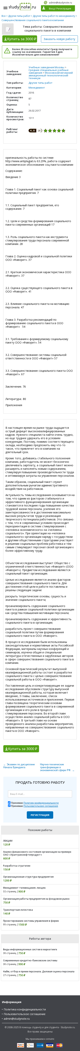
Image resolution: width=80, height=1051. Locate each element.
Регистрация (40, 815)
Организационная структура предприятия (28, 876)
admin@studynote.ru (60, 2)
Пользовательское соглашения (40, 806)
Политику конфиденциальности (41, 803)
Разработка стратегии (16, 865)
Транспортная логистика (18, 909)
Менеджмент (37, 87)
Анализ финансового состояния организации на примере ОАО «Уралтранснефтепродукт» (37, 853)
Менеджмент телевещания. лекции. (24, 887)
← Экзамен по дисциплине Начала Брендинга (19, 766)
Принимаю (35, 803)
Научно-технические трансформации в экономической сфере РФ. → (57, 767)
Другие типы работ (19, 16)
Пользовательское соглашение (24, 1014)
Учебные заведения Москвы (46, 67)
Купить (21, 39)
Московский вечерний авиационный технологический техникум (51, 75)
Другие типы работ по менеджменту (54, 16)
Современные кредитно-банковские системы (30, 960)
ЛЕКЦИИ (7, 840)
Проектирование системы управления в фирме (31, 920)
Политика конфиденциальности (25, 1009)
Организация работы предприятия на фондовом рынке (36, 898)
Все (4, 16)
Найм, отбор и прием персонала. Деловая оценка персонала (38, 971)
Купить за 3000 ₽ (22, 748)
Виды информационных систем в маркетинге (30, 949)
